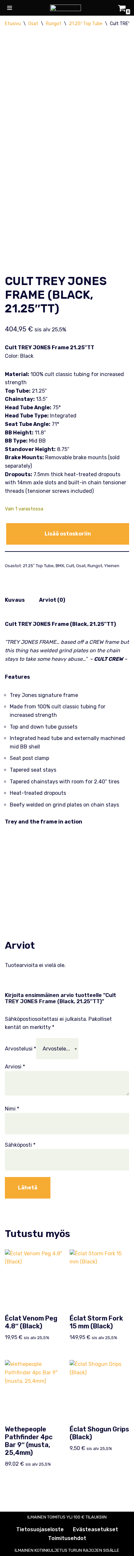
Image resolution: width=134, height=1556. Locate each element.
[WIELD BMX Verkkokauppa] (67, 8)
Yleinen (111, 565)
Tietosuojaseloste (40, 1529)
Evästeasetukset (95, 1529)
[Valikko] (9, 8)
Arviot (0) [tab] (52, 600)
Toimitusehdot (67, 1538)
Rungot (53, 23)
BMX (60, 565)
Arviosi (15, 1067)
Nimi (12, 1109)
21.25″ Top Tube (85, 23)
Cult (70, 565)
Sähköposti (20, 1145)
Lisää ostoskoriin (68, 534)
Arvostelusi (20, 1049)
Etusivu (13, 23)
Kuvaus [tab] (15, 600)
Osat (33, 23)
